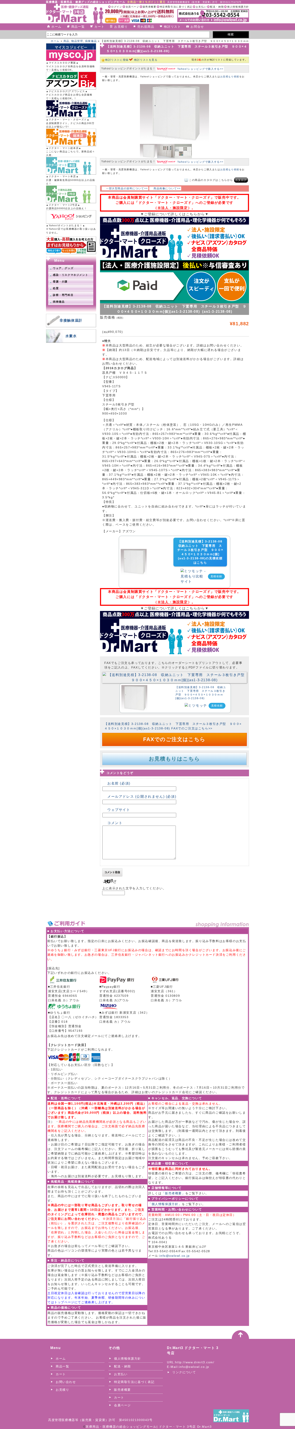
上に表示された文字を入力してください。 (134, 888)
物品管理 (77, 41)
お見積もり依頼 (229, 76)
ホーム (56, 26)
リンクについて (184, 1372)
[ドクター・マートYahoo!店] (71, 217)
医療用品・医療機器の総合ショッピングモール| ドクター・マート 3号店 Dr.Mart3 (149, 1426)
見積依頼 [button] (216, 576)
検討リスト (172, 26)
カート (99, 26)
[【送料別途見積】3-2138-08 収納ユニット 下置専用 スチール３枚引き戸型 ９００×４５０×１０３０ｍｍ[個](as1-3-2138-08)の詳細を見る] (134, 551)
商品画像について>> (167, 188)
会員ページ (132, 6)
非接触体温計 (71, 320)
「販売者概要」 (173, 1193)
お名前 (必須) (118, 783)
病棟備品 (91, 41)
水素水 (71, 336)
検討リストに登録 (117, 59)
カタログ (241, 180)
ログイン (116, 6)
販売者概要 (149, 6)
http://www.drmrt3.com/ (194, 1362)
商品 (66, 41)
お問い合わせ (66, 1382)
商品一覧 (78, 26)
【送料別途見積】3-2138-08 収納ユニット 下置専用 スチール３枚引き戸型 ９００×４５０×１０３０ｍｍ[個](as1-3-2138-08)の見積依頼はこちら (200, 552)
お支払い (201, 6)
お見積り (121, 26)
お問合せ (197, 26)
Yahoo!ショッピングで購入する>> (200, 68)
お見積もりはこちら (174, 759)
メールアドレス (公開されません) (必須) (141, 796)
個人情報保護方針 (238, 6)
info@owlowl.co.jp (174, 1255)
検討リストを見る (146, 59)
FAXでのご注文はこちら (174, 739)
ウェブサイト (118, 810)
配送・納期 (217, 6)
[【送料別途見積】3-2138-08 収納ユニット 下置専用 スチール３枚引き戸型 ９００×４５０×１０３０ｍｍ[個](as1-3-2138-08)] (174, 674)
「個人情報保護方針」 (165, 1204)
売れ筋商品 (145, 26)
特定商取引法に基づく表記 (176, 6)
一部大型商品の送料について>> (127, 188)
